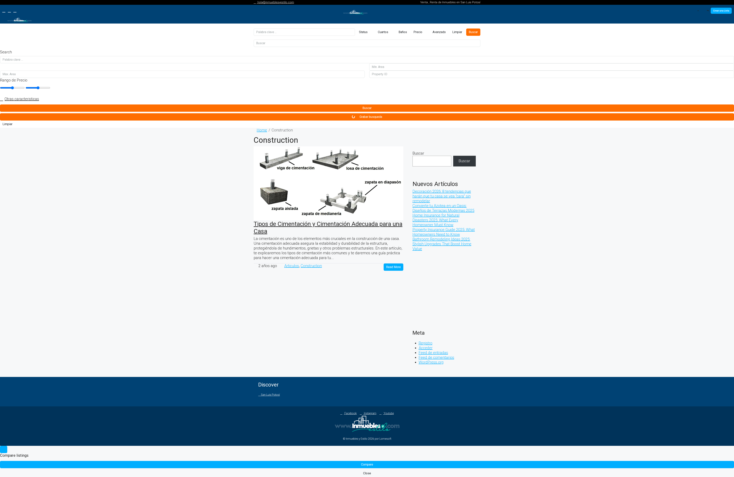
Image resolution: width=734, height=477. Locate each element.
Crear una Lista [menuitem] (721, 10)
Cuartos (382, 32)
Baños (402, 32)
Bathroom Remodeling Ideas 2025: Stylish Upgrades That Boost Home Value (441, 244)
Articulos (291, 265)
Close (367, 473)
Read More (393, 267)
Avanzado (439, 32)
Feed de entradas (433, 352)
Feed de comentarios (436, 357)
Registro (425, 343)
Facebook (350, 413)
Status (363, 32)
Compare (367, 464)
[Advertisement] (444, 292)
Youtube (388, 413)
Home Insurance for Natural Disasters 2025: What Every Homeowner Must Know (436, 220)
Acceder (426, 348)
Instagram (369, 413)
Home (262, 130)
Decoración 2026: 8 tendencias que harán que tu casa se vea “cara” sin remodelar (441, 196)
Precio (417, 32)
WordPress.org (431, 362)
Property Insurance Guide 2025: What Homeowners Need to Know (443, 232)
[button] (367, 99)
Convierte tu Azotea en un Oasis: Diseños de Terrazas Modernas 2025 (443, 208)
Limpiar (457, 32)
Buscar (473, 32)
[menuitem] (705, 10)
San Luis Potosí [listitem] (270, 394)
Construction (311, 265)
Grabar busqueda (370, 117)
